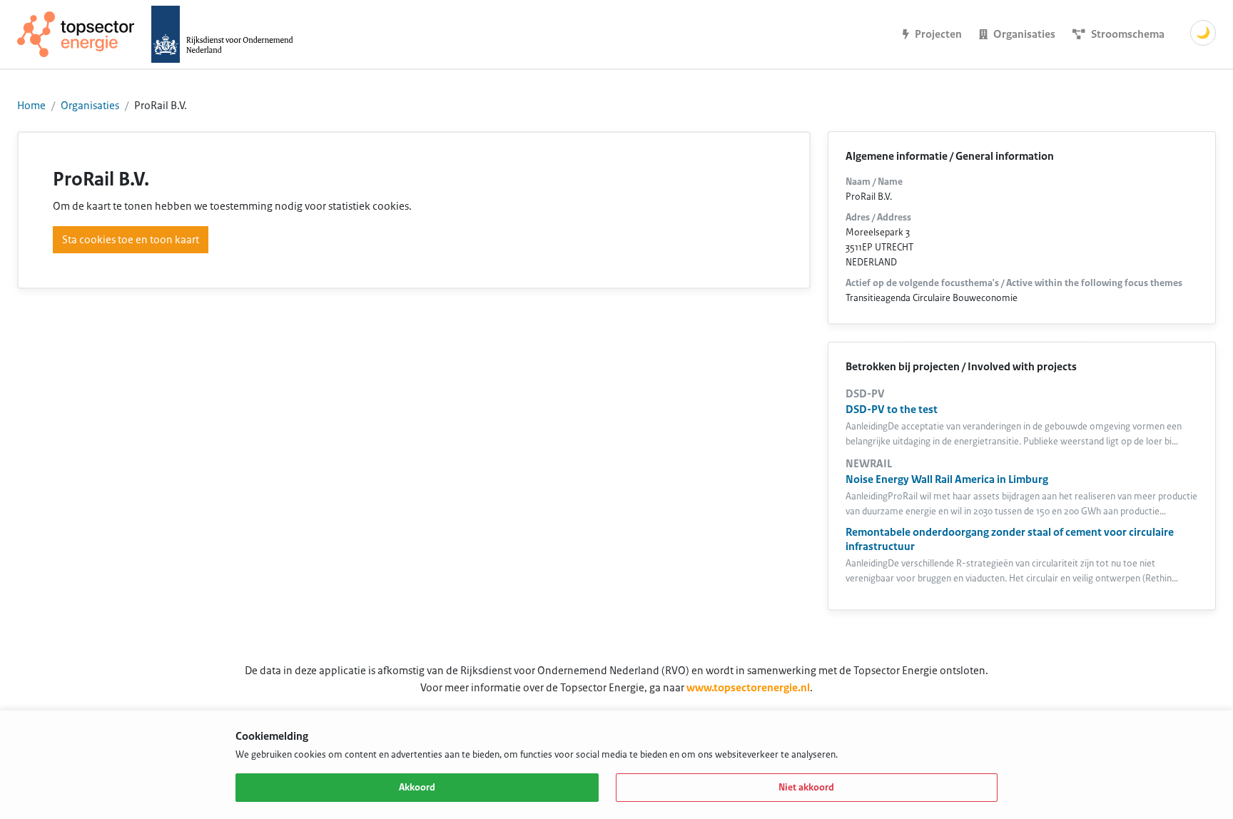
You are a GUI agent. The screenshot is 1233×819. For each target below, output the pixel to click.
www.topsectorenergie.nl (748, 687)
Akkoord (417, 788)
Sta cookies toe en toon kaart (130, 239)
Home (31, 105)
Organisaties (90, 105)
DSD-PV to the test (892, 409)
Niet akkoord (806, 788)
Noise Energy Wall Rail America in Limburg (947, 479)
